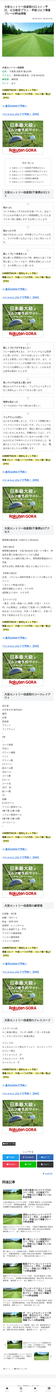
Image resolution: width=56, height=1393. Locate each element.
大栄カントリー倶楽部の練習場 (25, 178)
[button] (50, 683)
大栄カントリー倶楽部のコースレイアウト (30, 175)
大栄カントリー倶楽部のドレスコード (28, 182)
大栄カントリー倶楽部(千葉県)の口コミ (28, 168)
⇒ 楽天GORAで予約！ (14, 106)
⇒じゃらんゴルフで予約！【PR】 (21, 114)
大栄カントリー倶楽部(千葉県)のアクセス (29, 171)
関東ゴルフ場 (9, 1144)
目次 (24, 163)
